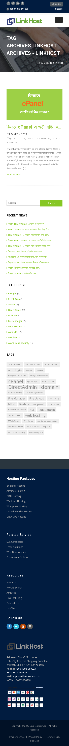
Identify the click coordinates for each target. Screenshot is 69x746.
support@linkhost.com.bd (26, 676)
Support (58, 9)
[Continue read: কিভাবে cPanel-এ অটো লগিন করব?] (35, 119)
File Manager (15, 321)
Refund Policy (53, 736)
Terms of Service (16, 736)
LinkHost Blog (14, 597)
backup (29, 370)
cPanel (11, 304)
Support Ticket (14, 415)
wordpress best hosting (47, 421)
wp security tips (36, 432)
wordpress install (15, 426)
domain (49, 387)
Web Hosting (15, 326)
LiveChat (11, 608)
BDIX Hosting (14, 496)
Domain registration (35, 392)
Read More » (13, 174)
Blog (46, 62)
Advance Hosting (16, 490)
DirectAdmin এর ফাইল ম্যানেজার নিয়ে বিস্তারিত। (29, 229)
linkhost (45, 138)
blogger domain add (17, 375)
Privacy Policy (35, 736)
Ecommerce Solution (18, 557)
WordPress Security (18, 343)
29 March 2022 (17, 134)
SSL (32, 410)
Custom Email (48, 381)
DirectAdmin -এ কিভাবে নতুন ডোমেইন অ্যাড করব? (29, 245)
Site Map (34, 740)
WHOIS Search (14, 587)
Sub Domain (47, 410)
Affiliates (11, 592)
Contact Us (13, 603)
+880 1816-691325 (17, 672)
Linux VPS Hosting (16, 516)
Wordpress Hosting (17, 506)
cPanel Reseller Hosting (19, 511)
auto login (19, 138)
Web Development (17, 552)
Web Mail (13, 332)
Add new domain (33, 364)
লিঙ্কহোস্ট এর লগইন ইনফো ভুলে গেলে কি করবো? (27, 256)
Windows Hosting (16, 501)
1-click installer (14, 364)
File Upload (36, 398)
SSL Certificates (15, 541)
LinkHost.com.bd (38, 725)
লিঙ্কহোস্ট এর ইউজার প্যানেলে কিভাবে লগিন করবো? (28, 262)
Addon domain (51, 364)
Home (39, 62)
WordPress (14, 337)
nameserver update (17, 409)
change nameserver (39, 375)
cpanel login (33, 138)
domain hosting (15, 392)
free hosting (53, 398)
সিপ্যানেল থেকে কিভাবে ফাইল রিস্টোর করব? (25, 251)
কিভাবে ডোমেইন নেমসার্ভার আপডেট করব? (24, 267)
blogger (40, 370)
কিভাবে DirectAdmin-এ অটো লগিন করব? (26, 223)
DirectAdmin (14, 310)
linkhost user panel (31, 404)
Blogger (12, 293)
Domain (12, 315)
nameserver (53, 404)
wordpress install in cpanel (38, 426)
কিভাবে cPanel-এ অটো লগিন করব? (35, 127)
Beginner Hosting (16, 485)
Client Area (14, 299)
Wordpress (28, 421)
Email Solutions (15, 547)
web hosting (35, 415)
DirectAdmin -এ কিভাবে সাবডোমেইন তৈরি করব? (28, 234)
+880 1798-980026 (25, 668)
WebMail (14, 421)
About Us (12, 582)
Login (57, 4)
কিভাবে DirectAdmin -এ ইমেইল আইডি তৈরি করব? (29, 240)
